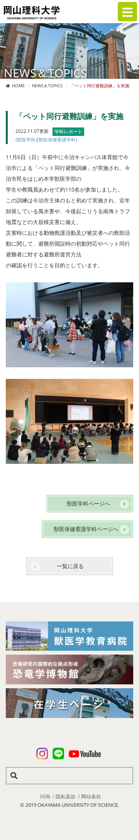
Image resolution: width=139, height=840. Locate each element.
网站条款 (91, 796)
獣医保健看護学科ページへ (86, 529)
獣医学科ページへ (88, 503)
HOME (18, 85)
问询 (45, 796)
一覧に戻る (70, 566)
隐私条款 (66, 796)
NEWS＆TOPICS (47, 85)
